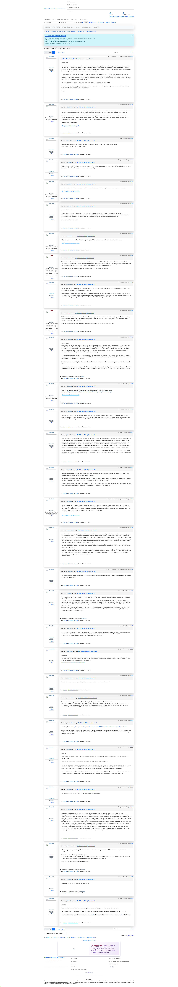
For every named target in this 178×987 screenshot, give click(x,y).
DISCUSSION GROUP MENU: (52, 27)
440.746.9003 (47, 964)
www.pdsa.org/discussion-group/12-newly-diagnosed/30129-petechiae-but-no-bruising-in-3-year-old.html (99, 727)
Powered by (85, 940)
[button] (50, 19)
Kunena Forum (92, 940)
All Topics (63, 27)
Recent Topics (71, 27)
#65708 (131, 233)
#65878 (131, 467)
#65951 (131, 876)
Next (59, 52)
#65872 (131, 432)
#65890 (131, 569)
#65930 (131, 787)
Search (77, 27)
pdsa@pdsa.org (103, 952)
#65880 (131, 499)
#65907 (131, 649)
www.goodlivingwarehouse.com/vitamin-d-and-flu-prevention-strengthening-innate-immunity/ (86, 392)
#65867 (131, 409)
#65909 (131, 695)
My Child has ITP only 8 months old (70, 59)
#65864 (131, 337)
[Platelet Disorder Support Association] (54, 8)
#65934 (131, 843)
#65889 (131, 527)
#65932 (131, 807)
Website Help (95, 27)
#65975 (131, 898)
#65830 (131, 310)
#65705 (131, 203)
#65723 (131, 255)
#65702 (131, 181)
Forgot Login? (94, 22)
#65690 (131, 138)
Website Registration (85, 27)
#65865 (131, 383)
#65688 (131, 104)
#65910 (131, 720)
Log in (85, 22)
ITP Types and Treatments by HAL (70, 126)
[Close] (132, 36)
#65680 (131, 56)
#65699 (131, 160)
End (63, 52)
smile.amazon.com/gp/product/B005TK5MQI (73, 662)
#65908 (131, 675)
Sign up (102, 22)
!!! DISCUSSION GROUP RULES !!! (55, 36)
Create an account (73, 99)
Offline (51, 69)
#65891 (131, 590)
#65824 (131, 282)
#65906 (131, 625)
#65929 (131, 747)
